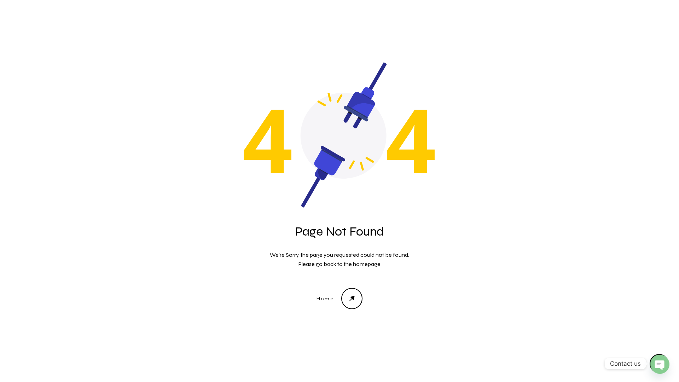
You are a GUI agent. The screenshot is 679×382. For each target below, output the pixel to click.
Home (326, 298)
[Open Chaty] (659, 363)
